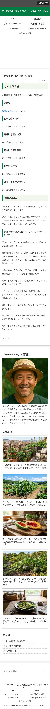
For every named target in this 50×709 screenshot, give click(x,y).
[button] (45, 671)
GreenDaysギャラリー (37, 698)
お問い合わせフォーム (11, 111)
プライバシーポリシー (12, 694)
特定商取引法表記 (37, 694)
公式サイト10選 (25, 701)
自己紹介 (37, 691)
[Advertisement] (25, 53)
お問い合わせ (13, 698)
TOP (13, 691)
